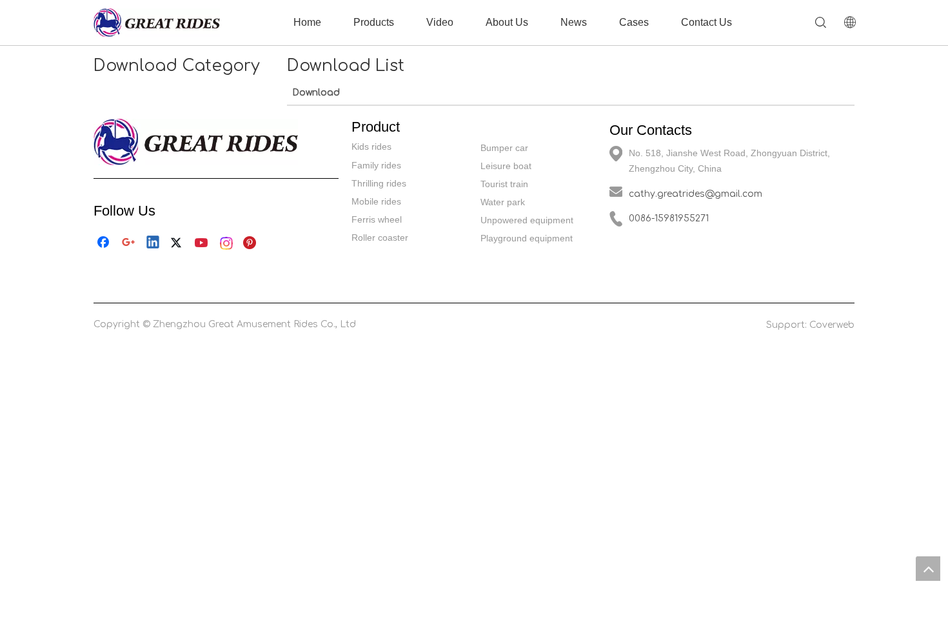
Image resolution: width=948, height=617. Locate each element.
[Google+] (129, 243)
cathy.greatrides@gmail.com (695, 194)
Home (307, 22)
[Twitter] (178, 243)
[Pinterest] (251, 243)
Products (373, 22)
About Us (507, 22)
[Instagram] (227, 243)
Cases (634, 22)
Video (439, 22)
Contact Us (706, 22)
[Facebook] (104, 243)
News (573, 22)
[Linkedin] (153, 243)
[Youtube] (202, 243)
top (928, 568)
